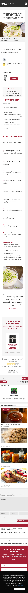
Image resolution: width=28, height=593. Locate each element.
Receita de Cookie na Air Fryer (9, 445)
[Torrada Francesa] (14, 475)
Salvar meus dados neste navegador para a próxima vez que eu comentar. (13, 517)
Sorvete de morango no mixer (8, 537)
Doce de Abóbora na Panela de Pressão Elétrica (13, 465)
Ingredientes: (12, 91)
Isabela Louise (10, 17)
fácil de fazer (9, 18)
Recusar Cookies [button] (8, 589)
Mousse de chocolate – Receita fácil (10, 424)
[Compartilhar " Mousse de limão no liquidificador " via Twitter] (11, 372)
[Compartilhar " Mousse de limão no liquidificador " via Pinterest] (14, 372)
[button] (5, 352)
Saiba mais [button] (20, 585)
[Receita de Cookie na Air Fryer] (14, 435)
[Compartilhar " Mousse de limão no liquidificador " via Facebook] (8, 372)
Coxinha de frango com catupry (9, 540)
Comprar (14, 78)
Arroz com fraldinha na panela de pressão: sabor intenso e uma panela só (13, 533)
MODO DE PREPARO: (13, 93)
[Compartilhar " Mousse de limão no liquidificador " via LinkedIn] (16, 372)
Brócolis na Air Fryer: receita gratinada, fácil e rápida (14, 543)
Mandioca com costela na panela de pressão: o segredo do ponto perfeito (12, 529)
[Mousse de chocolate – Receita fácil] (14, 415)
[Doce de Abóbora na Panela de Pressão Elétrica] (14, 455)
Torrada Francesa (5, 485)
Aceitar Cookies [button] (19, 589)
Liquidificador (15, 18)
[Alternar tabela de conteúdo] (19, 89)
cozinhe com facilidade (12, 96)
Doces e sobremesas (18, 17)
